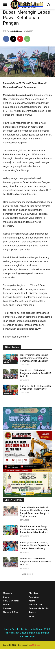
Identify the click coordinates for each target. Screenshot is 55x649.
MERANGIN (8, 378)
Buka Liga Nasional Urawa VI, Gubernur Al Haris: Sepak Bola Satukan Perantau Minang (34, 545)
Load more (26, 574)
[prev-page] (5, 400)
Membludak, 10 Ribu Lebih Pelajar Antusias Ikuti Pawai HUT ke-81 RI (35, 373)
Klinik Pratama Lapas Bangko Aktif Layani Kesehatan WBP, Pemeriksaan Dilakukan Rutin (34, 358)
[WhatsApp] (27, 39)
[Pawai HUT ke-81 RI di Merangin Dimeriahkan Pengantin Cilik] (10, 390)
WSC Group (35, 645)
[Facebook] (6, 39)
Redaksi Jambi (15, 31)
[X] (13, 39)
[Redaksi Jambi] (5, 31)
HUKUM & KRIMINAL (7, 361)
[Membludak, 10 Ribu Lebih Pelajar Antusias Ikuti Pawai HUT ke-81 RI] (10, 374)
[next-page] (10, 400)
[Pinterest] (20, 39)
